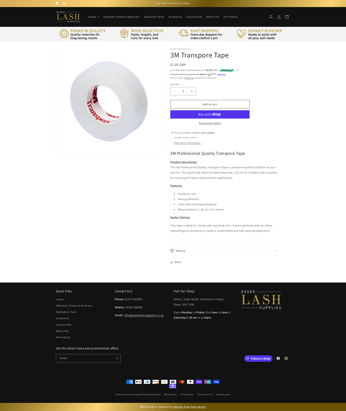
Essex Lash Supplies (132, 394)
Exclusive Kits (63, 324)
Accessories (62, 318)
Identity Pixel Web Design (189, 407)
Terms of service (204, 394)
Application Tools (66, 312)
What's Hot (62, 331)
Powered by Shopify (151, 394)
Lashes (60, 299)
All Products (63, 337)
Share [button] (177, 262)
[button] (93, 17)
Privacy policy (187, 394)
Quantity (174, 84)
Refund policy (170, 394)
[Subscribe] (117, 358)
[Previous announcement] (127, 3)
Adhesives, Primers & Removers (74, 305)
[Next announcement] (219, 3)
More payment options (210, 123)
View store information (187, 143)
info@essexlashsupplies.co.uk (144, 315)
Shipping (188, 77)
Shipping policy (223, 394)
